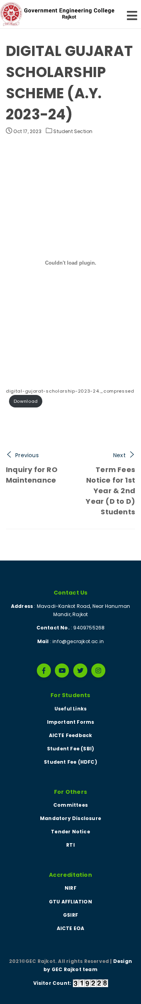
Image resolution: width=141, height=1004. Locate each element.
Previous (27, 455)
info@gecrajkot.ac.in (78, 641)
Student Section (72, 131)
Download (26, 401)
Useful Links (70, 708)
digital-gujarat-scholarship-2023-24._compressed (70, 391)
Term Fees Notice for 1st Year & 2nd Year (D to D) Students (110, 491)
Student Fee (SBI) (70, 748)
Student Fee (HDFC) (70, 762)
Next (119, 455)
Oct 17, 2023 (27, 131)
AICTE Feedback (70, 735)
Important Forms (70, 722)
